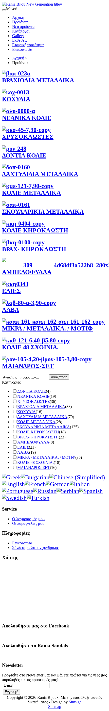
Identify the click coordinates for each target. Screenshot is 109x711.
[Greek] (11, 477)
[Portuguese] (17, 491)
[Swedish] (14, 497)
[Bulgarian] (35, 477)
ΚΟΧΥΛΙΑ (26, 411)
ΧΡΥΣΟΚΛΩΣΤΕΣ (33, 401)
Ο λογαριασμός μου (28, 519)
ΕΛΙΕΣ (23, 447)
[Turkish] (38, 497)
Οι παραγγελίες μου (28, 523)
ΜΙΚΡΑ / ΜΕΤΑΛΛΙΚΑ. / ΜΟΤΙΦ (46, 457)
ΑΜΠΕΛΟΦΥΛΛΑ (33, 442)
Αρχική (18, 17)
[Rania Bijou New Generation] (32, 4)
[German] (58, 484)
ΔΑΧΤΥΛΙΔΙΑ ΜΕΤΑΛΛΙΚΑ (42, 417)
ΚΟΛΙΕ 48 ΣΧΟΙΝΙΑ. (35, 462)
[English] (13, 484)
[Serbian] (68, 491)
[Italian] (80, 484)
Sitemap (54, 706)
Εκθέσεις (19, 40)
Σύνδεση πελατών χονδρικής (35, 547)
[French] (35, 484)
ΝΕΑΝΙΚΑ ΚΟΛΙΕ (33, 396)
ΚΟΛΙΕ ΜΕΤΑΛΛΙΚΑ (36, 422)
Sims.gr (75, 702)
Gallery (18, 36)
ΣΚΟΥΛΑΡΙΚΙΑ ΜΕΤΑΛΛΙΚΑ (43, 427)
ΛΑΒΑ (23, 452)
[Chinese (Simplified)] (77, 477)
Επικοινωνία (22, 49)
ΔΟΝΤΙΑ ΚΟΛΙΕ (31, 391)
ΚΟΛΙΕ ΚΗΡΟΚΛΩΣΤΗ (38, 432)
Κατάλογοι (20, 31)
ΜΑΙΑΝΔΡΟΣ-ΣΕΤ (33, 467)
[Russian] (45, 491)
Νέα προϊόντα (23, 26)
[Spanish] (91, 491)
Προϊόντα (20, 22)
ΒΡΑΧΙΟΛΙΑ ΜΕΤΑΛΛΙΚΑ (41, 406)
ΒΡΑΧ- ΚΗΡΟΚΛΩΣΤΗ (38, 437)
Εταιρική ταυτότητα (28, 45)
